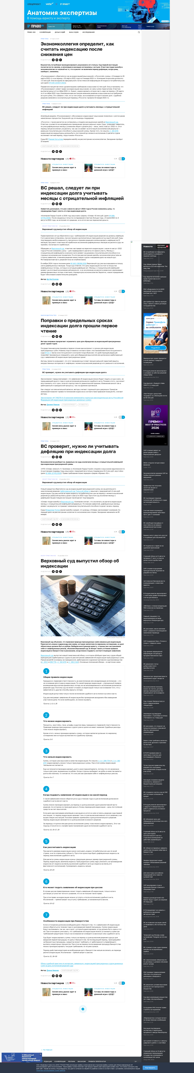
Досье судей (60, 32)
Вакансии (82, 1061)
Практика (46, 103)
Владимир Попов (53, 510)
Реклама (71, 1061)
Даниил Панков (53, 405)
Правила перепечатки (97, 1061)
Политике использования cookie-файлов (50, 1070)
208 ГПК (53, 662)
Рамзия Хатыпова (55, 139)
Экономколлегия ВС (70, 146)
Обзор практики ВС (50, 226)
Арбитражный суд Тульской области (75, 491)
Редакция (48, 1061)
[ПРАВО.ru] (35, 26)
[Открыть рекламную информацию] (166, 352)
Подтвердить (150, 1068)
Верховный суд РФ (50, 146)
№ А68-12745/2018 (53, 473)
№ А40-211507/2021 (57, 83)
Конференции (45, 32)
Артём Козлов (53, 279)
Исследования (89, 32)
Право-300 (31, 32)
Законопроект (70, 404)
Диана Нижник (53, 970)
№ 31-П (48, 353)
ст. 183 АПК (113, 131)
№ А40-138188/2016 (78, 263)
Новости (84, 404)
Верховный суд (111, 122)
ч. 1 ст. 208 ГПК (104, 761)
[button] (53, 59)
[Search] (138, 32)
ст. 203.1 (44, 662)
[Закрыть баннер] (40, 1054)
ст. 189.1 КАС (73, 662)
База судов (73, 32)
